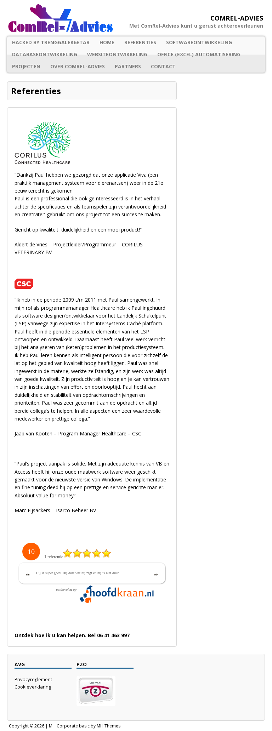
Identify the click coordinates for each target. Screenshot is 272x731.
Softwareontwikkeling (199, 42)
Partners (128, 66)
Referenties (140, 42)
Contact (163, 66)
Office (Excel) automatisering (198, 54)
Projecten (26, 66)
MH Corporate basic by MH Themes (84, 726)
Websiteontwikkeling (117, 54)
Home (107, 42)
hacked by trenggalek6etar (51, 42)
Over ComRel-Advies (77, 66)
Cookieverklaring (33, 687)
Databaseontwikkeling (44, 54)
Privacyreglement (33, 679)
